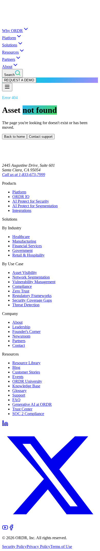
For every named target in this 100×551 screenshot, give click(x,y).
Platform (9, 38)
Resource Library (26, 363)
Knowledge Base (26, 386)
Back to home (14, 137)
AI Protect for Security (30, 201)
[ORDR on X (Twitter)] (50, 522)
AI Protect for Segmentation (35, 206)
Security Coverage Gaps (32, 300)
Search (9, 75)
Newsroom (21, 336)
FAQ (16, 400)
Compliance (22, 286)
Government (22, 250)
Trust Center (22, 409)
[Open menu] (7, 87)
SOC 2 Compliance (28, 413)
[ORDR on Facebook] (11, 529)
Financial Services (27, 246)
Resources (10, 52)
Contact (18, 345)
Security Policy (14, 546)
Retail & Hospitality (28, 255)
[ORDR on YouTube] (5, 529)
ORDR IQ (20, 196)
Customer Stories (26, 372)
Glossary (19, 390)
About (7, 66)
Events (17, 377)
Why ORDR (12, 30)
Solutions (9, 45)
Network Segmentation (31, 277)
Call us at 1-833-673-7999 (23, 174)
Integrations (21, 210)
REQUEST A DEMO (19, 80)
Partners (8, 59)
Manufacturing (24, 241)
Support (18, 395)
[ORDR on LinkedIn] (5, 425)
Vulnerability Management (33, 282)
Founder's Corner (26, 331)
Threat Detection (25, 305)
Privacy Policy (38, 546)
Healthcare (21, 236)
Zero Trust (20, 291)
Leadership (21, 327)
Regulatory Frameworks (32, 295)
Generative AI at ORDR (32, 404)
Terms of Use (61, 546)
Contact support (41, 137)
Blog (16, 367)
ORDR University (27, 381)
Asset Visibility (24, 272)
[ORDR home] (50, 23)
